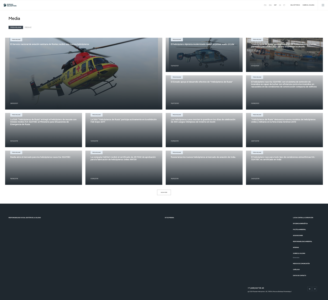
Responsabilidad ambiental (302, 241)
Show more (164, 192)
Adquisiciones (298, 235)
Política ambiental (299, 229)
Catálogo (296, 269)
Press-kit (28, 27)
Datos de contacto (299, 275)
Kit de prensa (169, 217)
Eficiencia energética (300, 223)
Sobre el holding (308, 5)
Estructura (296, 257)
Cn (280, 5)
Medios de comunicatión (301, 263)
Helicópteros (295, 5)
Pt (284, 5)
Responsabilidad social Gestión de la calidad (25, 217)
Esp (275, 5)
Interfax (296, 247)
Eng (270, 5)
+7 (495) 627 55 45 (256, 288)
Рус (265, 5)
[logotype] (9, 5)
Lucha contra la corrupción (303, 217)
